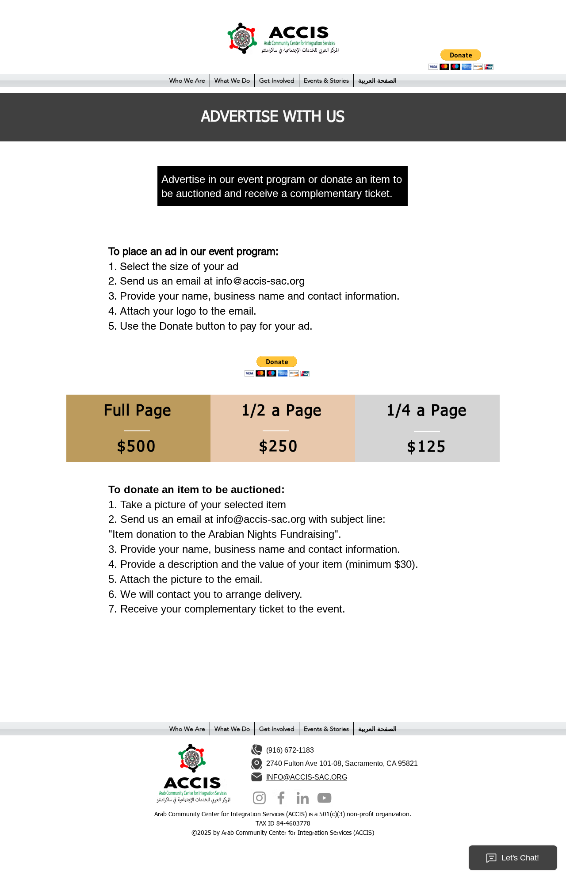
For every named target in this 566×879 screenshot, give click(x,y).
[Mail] (256, 777)
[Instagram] (259, 798)
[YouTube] (324, 798)
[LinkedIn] (302, 798)
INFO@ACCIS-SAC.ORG (306, 777)
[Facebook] (281, 798)
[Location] (256, 763)
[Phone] (257, 750)
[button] (187, 80)
